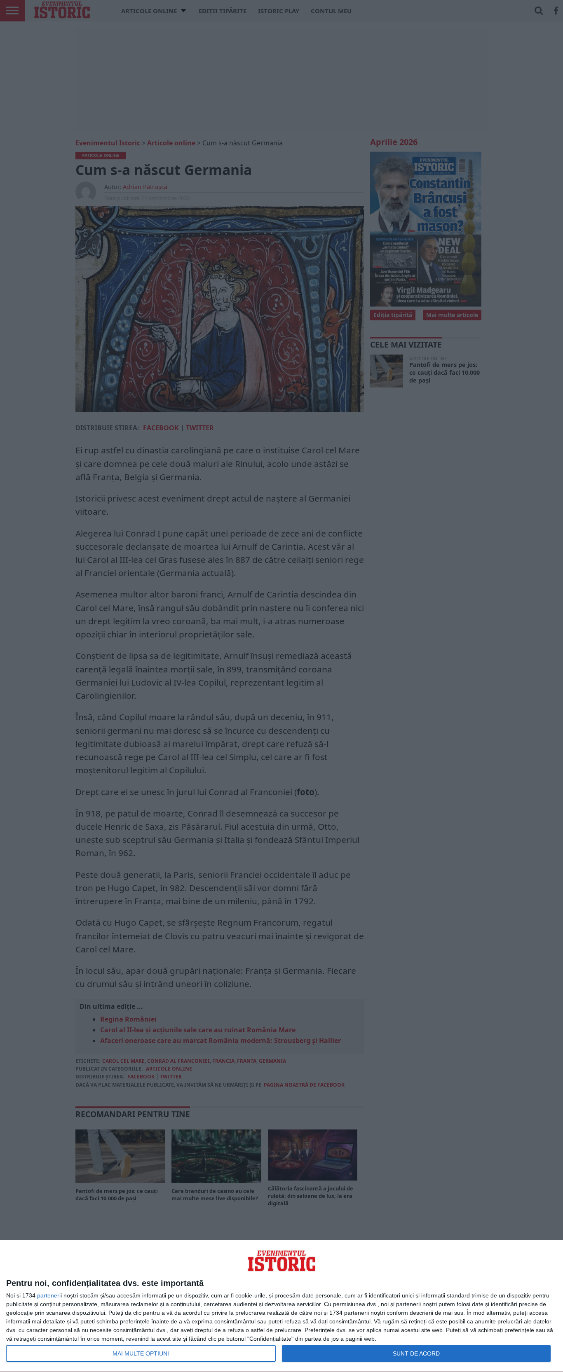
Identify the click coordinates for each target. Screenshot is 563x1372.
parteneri (49, 1295)
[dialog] (281, 1306)
